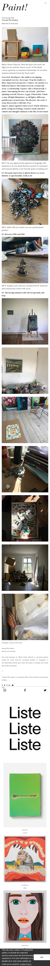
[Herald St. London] (25, 795)
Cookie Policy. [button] (26, 964)
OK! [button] (41, 957)
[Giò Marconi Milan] (25, 859)
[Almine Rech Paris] (25, 916)
